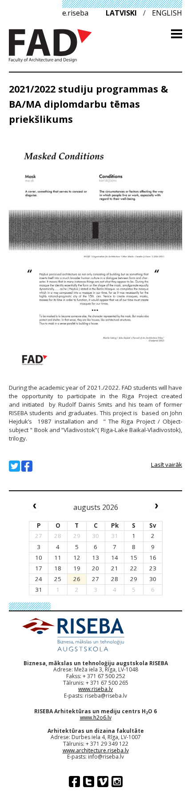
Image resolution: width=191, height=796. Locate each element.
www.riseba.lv (95, 689)
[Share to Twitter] (14, 466)
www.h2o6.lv (95, 717)
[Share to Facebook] (26, 466)
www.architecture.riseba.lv (96, 750)
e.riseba (75, 13)
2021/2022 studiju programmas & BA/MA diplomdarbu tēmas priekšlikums (88, 103)
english (167, 13)
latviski (121, 13)
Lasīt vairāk (166, 465)
